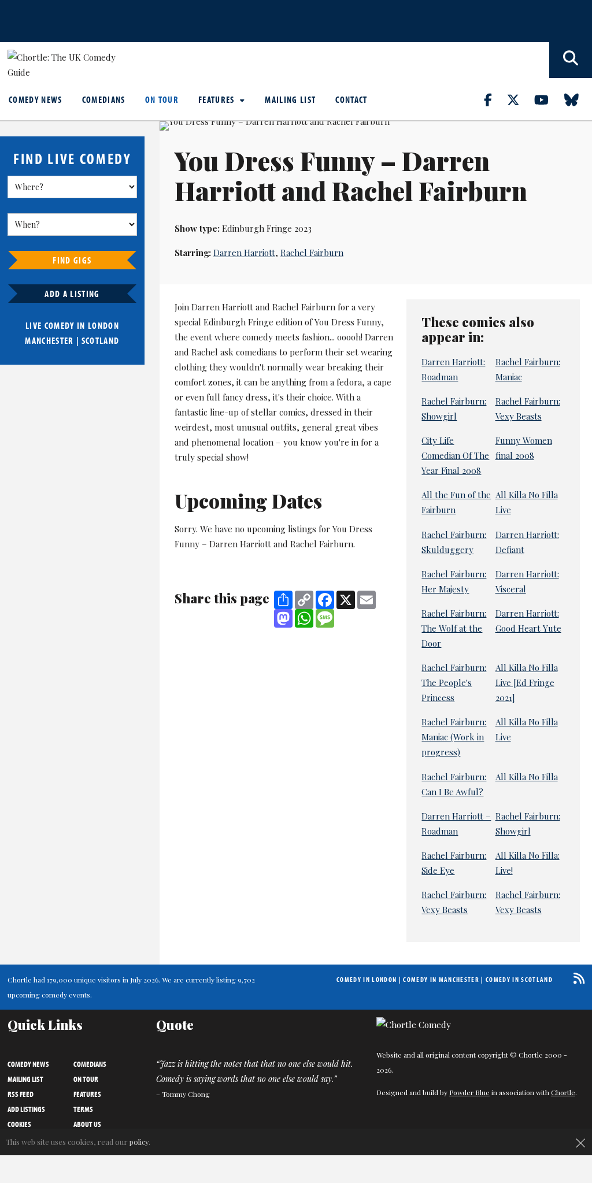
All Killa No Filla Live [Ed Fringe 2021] (526, 682)
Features (217, 99)
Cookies (19, 1124)
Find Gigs (72, 260)
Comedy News (35, 99)
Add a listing (72, 293)
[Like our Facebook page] (494, 99)
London (103, 325)
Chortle (563, 1092)
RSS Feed (21, 1094)
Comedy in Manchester (441, 979)
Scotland (101, 340)
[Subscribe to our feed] (576, 978)
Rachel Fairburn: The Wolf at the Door (453, 628)
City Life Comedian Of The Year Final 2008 (455, 455)
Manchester (49, 340)
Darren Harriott (244, 252)
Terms (83, 1109)
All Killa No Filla (526, 777)
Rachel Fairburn (311, 252)
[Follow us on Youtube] (548, 99)
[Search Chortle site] (570, 60)
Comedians (103, 99)
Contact (351, 99)
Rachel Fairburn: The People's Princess (453, 682)
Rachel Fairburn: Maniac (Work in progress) (453, 737)
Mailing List (290, 99)
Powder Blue (469, 1092)
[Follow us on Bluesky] (578, 99)
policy (139, 1142)
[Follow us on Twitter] (520, 99)
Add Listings (26, 1109)
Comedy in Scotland (519, 979)
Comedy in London (366, 979)
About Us (87, 1124)
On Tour (162, 99)
